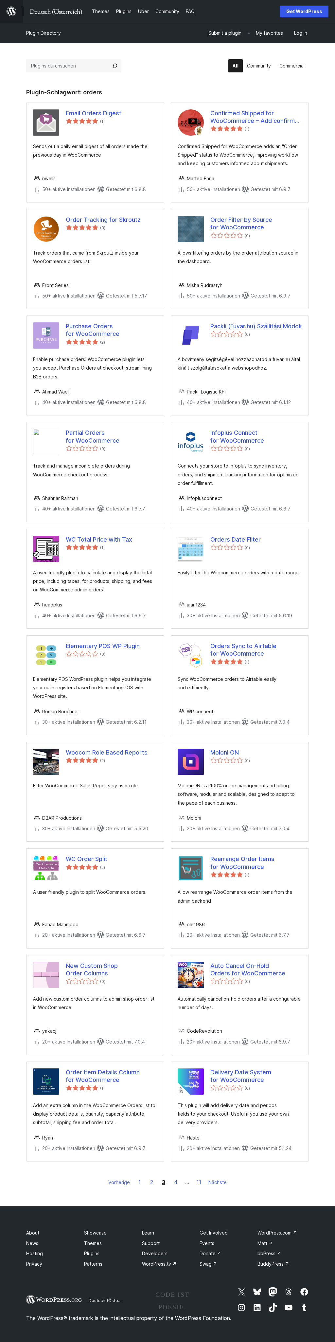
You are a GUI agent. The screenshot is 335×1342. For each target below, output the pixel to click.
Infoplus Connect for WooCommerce (237, 436)
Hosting (34, 1253)
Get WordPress (304, 11)
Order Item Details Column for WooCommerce (103, 1076)
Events (207, 1243)
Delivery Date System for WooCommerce (240, 1076)
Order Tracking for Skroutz (103, 219)
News (32, 1243)
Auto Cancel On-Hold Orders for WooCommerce (247, 969)
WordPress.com (277, 1233)
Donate (210, 1253)
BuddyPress (273, 1264)
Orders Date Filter (235, 539)
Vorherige (119, 1182)
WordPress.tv (159, 1264)
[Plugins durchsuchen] (114, 65)
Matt (265, 1243)
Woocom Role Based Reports (107, 752)
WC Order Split (86, 858)
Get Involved (214, 1233)
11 (199, 1182)
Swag (208, 1264)
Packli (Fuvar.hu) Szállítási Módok (256, 326)
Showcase (95, 1233)
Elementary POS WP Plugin (103, 645)
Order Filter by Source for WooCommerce (241, 223)
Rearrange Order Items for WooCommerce (242, 862)
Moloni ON (224, 752)
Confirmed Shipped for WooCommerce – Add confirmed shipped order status (256, 117)
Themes (93, 1243)
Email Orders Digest (93, 113)
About (32, 1233)
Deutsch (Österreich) (110, 1300)
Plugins (91, 1253)
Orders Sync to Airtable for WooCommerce (243, 649)
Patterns (93, 1264)
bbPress (269, 1253)
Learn (148, 1233)
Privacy (34, 1264)
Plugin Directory (43, 33)
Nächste (217, 1182)
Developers (155, 1253)
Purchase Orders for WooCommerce (92, 330)
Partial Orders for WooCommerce (92, 436)
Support (151, 1243)
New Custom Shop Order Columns (92, 969)
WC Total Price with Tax (99, 539)
